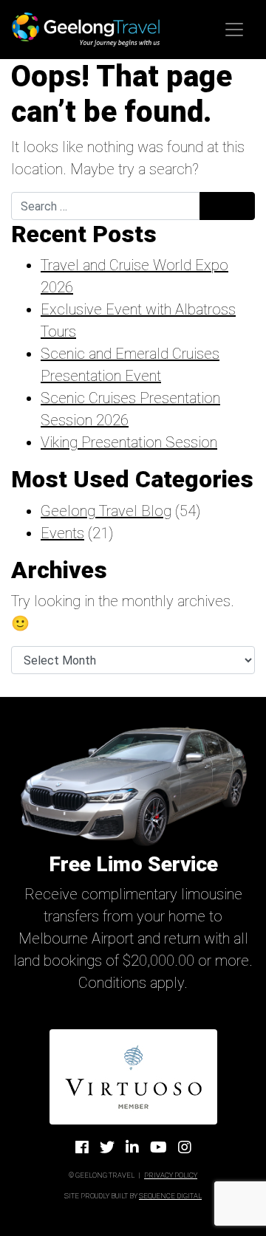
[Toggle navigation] (234, 30)
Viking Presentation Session (129, 442)
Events (62, 533)
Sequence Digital (170, 1196)
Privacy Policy (170, 1175)
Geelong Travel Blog (106, 511)
